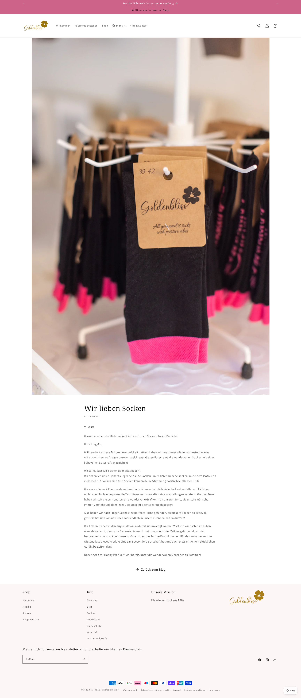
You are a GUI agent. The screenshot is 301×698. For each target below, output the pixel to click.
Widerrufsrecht (130, 690)
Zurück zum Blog (153, 569)
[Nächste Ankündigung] (277, 3)
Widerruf (92, 632)
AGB (167, 690)
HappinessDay (30, 619)
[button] (119, 26)
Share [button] (91, 426)
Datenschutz (94, 626)
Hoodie (26, 606)
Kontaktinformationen (195, 690)
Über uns (92, 600)
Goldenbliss (94, 689)
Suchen (91, 613)
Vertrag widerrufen (97, 638)
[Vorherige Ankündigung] (23, 3)
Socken (26, 613)
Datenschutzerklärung (151, 690)
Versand (176, 690)
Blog (89, 606)
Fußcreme (28, 600)
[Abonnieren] (84, 659)
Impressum (93, 619)
